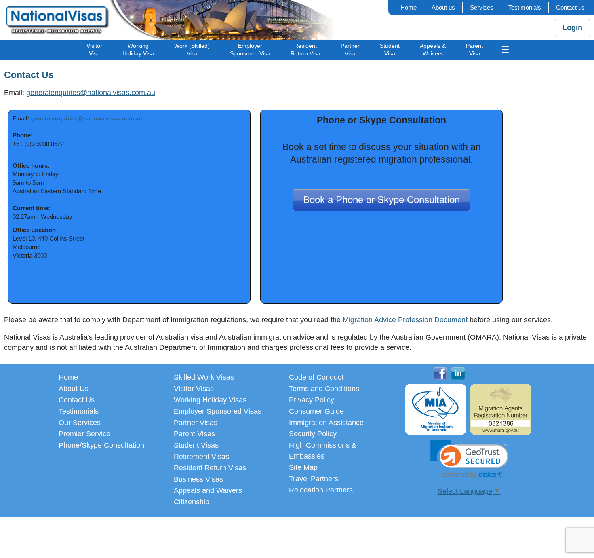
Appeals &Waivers (433, 49)
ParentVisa (474, 49)
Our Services (80, 422)
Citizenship (191, 502)
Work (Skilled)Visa (192, 49)
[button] (469, 459)
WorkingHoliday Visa (138, 49)
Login (572, 27)
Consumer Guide (316, 411)
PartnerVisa (350, 49)
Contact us (570, 7)
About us (443, 7)
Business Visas (198, 479)
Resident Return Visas (210, 468)
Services (481, 7)
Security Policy (313, 434)
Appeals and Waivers (208, 490)
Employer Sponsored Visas (217, 411)
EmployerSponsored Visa (250, 49)
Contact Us (77, 400)
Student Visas (196, 445)
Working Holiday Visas (210, 400)
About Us (73, 389)
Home (408, 7)
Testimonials (524, 7)
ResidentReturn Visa (305, 49)
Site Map (303, 467)
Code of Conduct (316, 377)
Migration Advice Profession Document (405, 320)
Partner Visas (195, 422)
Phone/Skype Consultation (101, 445)
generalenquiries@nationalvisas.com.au (90, 93)
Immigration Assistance (326, 422)
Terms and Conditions (324, 389)
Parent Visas (194, 434)
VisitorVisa (94, 49)
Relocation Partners (321, 490)
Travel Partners (313, 479)
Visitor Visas (194, 389)
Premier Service (84, 434)
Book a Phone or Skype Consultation (381, 199)
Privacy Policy (311, 400)
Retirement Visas (201, 456)
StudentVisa (390, 49)
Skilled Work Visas (204, 377)
